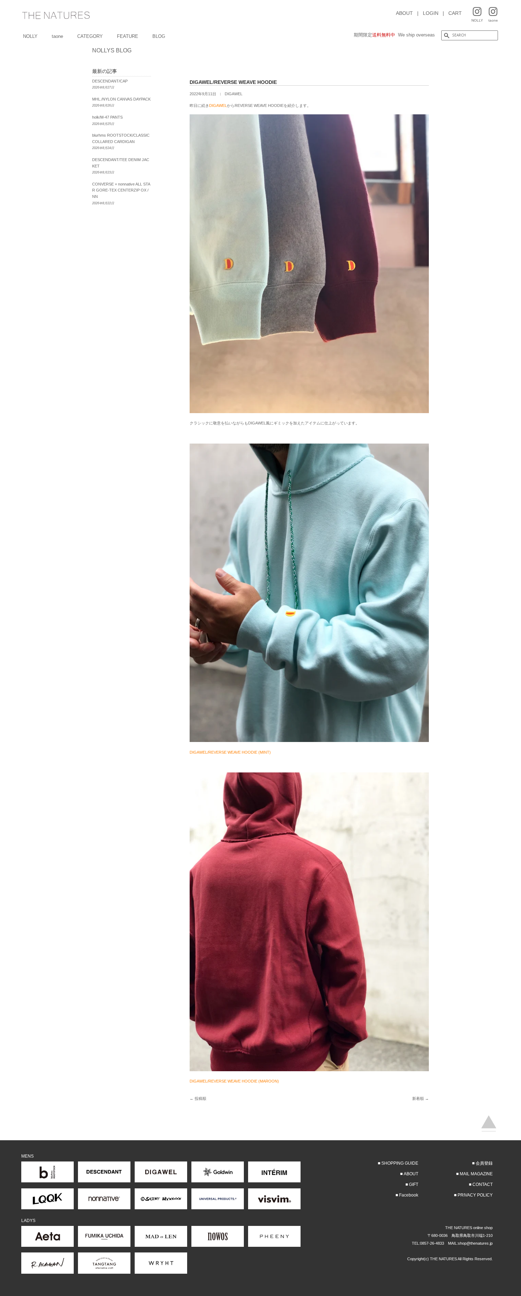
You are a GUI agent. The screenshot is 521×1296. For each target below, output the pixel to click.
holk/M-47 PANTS (107, 117)
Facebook (408, 1195)
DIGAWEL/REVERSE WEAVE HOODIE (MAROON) (234, 1081)
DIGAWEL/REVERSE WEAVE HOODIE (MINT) (230, 752)
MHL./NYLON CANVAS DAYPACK (121, 99)
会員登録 (484, 1163)
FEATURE (127, 36)
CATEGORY (90, 36)
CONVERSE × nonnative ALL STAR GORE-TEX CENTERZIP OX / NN (121, 190)
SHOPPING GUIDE (399, 1163)
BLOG (158, 36)
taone (57, 36)
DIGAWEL (233, 94)
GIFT (413, 1184)
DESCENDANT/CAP (110, 81)
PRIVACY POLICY (475, 1195)
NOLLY (30, 36)
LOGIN (430, 13)
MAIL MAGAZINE (476, 1173)
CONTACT (482, 1184)
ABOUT (404, 13)
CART (455, 13)
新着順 (418, 1098)
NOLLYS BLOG (111, 50)
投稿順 (200, 1098)
